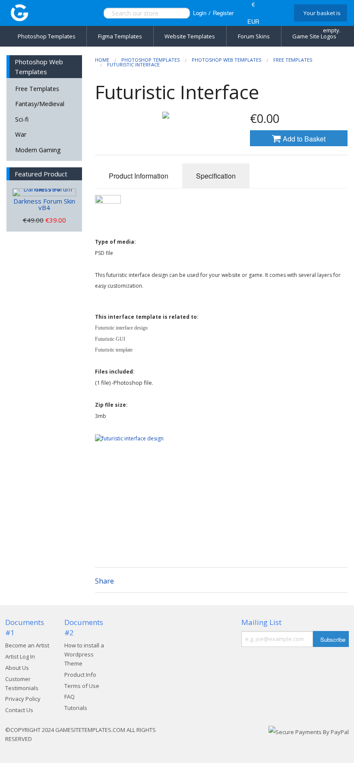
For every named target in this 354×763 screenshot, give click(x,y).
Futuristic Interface (133, 64)
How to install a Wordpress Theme (84, 654)
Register (223, 13)
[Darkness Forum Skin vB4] (44, 192)
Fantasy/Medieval (39, 104)
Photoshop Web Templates (226, 60)
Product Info (80, 674)
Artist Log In (20, 656)
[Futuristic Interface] (165, 115)
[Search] (174, 13)
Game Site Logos (314, 36)
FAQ (69, 696)
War (20, 134)
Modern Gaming (37, 150)
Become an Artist (27, 645)
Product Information (138, 176)
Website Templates (189, 36)
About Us (17, 668)
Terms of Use (81, 686)
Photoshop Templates (47, 36)
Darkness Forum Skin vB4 (44, 204)
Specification (216, 176)
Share (104, 581)
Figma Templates (120, 36)
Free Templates (37, 89)
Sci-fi (21, 119)
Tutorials (75, 708)
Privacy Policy (23, 699)
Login (199, 13)
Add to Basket (303, 139)
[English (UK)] (275, 13)
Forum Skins (254, 36)
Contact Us (19, 710)
